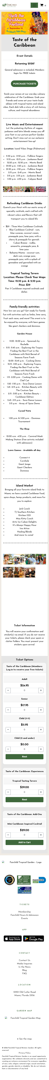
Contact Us (24, 960)
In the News (24, 967)
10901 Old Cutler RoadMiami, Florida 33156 (24, 994)
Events (24, 918)
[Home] (24, 863)
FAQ (24, 974)
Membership (24, 912)
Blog (24, 970)
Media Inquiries (24, 964)
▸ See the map (24, 1039)
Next (24, 756)
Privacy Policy (24, 1053)
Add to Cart (25, 842)
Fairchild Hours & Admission (25, 915)
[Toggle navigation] (34, 5)
